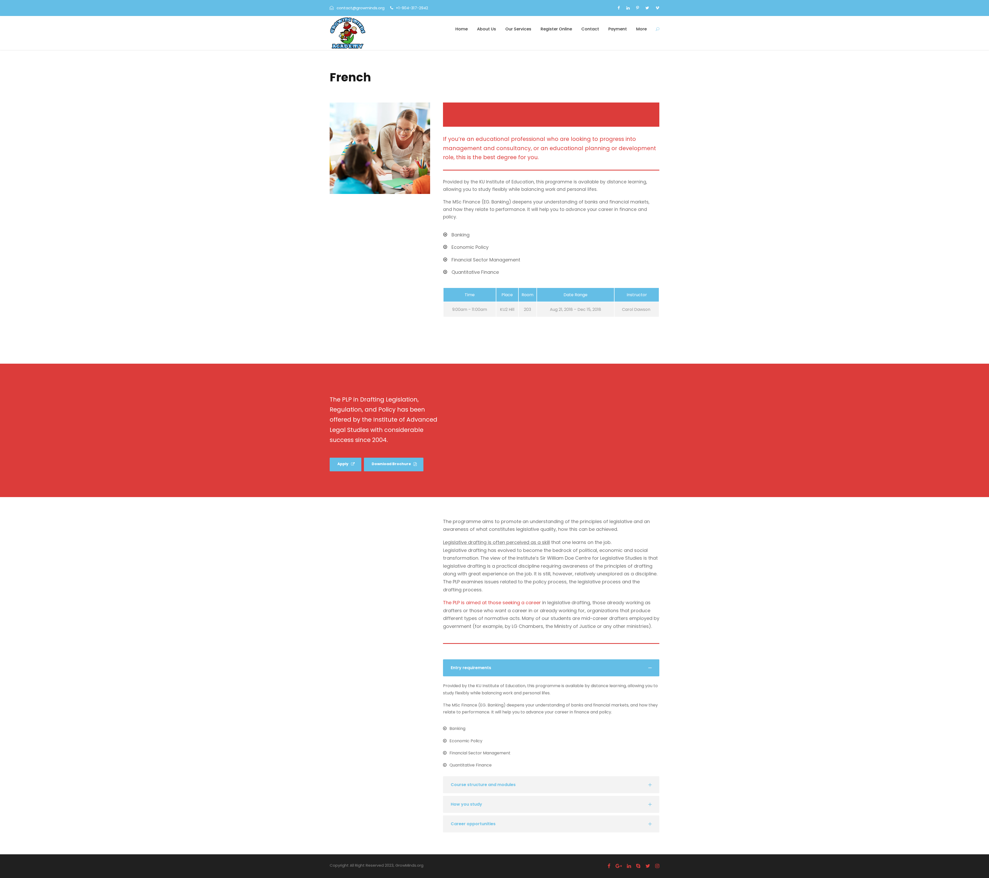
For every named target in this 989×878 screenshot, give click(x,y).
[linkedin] (628, 8)
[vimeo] (657, 8)
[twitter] (647, 8)
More (641, 29)
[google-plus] (619, 866)
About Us (486, 29)
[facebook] (619, 8)
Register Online (556, 29)
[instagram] (657, 866)
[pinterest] (637, 8)
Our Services (518, 29)
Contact (590, 29)
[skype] (638, 866)
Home (461, 29)
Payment (617, 29)
